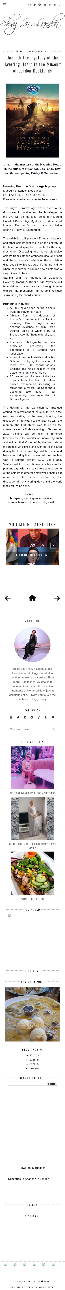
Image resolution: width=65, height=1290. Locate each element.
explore (18, 498)
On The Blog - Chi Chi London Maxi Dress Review (32, 846)
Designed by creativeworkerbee (32, 1287)
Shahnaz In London (28, 1281)
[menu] (4, 4)
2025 (33, 1060)
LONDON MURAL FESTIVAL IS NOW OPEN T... (32, 554)
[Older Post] (57, 598)
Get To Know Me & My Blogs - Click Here (33, 793)
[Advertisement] (32, 1126)
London (47, 498)
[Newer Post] (8, 598)
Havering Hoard (32, 498)
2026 (33, 1055)
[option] (32, 547)
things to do (48, 502)
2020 (32, 1068)
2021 (33, 1064)
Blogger (40, 1167)
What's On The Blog (32, 899)
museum (12, 502)
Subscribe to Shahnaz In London (28, 1178)
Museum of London (29, 502)
